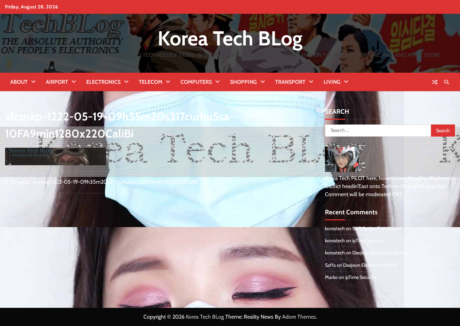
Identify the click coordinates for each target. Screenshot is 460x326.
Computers (196, 82)
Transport (290, 82)
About (19, 82)
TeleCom (150, 82)
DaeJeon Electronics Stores (379, 253)
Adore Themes (299, 317)
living (332, 82)
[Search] (446, 82)
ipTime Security (367, 241)
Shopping (243, 82)
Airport (57, 82)
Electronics (103, 82)
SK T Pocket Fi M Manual (376, 228)
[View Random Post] (435, 82)
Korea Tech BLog (230, 38)
